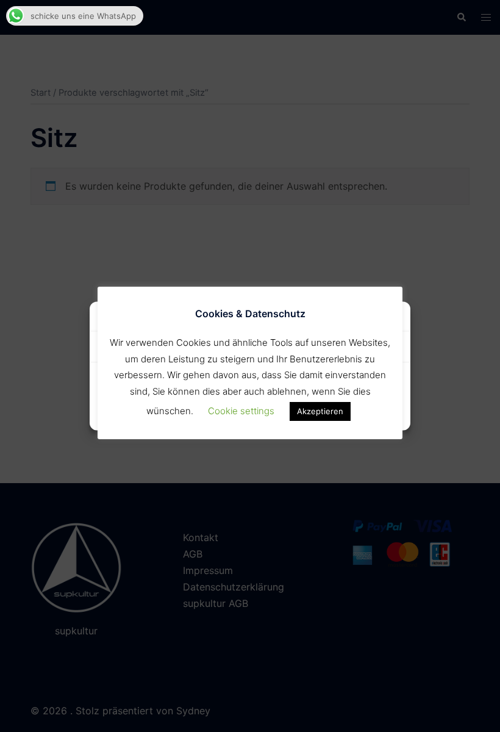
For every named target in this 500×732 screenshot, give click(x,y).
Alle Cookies (174, 384)
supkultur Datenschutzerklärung (250, 413)
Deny (325, 384)
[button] (392, 318)
